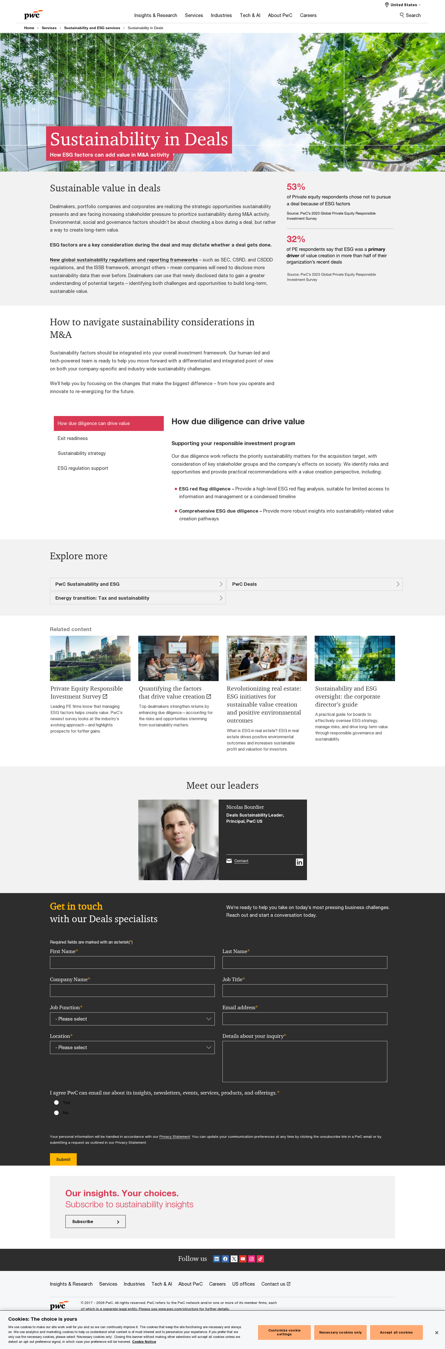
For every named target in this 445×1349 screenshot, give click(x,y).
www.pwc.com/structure (178, 1309)
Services (49, 28)
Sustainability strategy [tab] (82, 453)
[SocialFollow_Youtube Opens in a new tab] (242, 1259)
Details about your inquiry (254, 1036)
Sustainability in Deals (145, 28)
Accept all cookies (396, 1332)
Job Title (233, 979)
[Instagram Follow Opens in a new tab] (251, 1259)
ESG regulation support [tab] (83, 468)
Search (413, 15)
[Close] (436, 1332)
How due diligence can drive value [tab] (94, 423)
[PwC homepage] (33, 13)
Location (61, 1036)
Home (29, 28)
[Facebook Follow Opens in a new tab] (225, 1259)
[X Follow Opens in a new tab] (234, 1259)
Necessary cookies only (340, 1332)
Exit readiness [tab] (73, 438)
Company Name (70, 979)
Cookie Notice (144, 1342)
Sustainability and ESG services (92, 28)
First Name (64, 951)
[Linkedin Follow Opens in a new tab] (216, 1259)
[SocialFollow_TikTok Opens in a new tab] (260, 1259)
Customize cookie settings (284, 1332)
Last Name (236, 951)
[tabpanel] (285, 472)
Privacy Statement (174, 1136)
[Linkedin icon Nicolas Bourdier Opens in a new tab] (299, 862)
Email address (240, 1007)
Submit (63, 1159)
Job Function (66, 1007)
